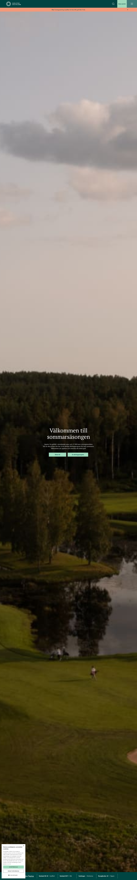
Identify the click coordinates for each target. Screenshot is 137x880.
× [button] (23, 845)
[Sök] (113, 4)
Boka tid (57, 454)
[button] (13, 875)
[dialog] (13, 861)
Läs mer (9, 864)
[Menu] (132, 4)
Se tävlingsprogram (78, 454)
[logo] (13, 3)
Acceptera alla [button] (13, 867)
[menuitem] (122, 4)
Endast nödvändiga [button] (13, 871)
